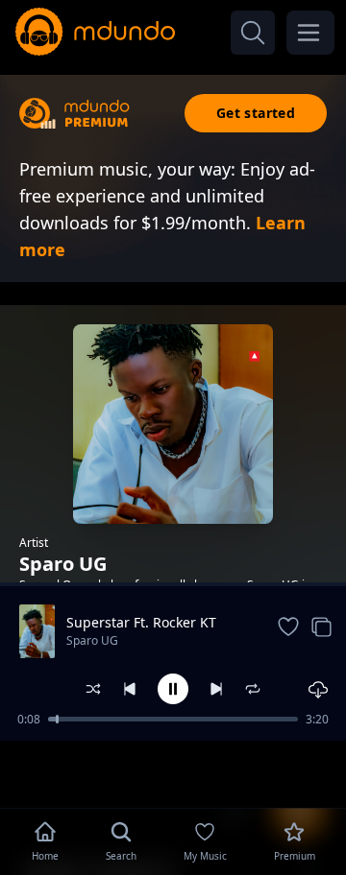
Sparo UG (92, 640)
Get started (255, 113)
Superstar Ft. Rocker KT (141, 622)
